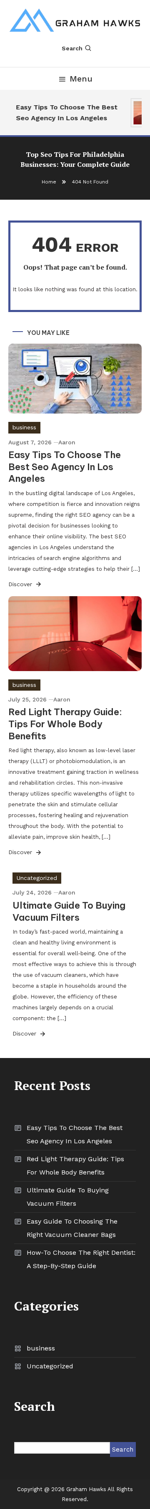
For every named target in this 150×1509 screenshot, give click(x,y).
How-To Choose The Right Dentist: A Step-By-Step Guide (81, 1259)
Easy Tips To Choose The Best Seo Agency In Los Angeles (65, 112)
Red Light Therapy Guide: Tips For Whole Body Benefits (65, 723)
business (24, 427)
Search (72, 48)
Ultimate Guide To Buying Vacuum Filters (68, 911)
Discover (21, 584)
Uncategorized (37, 878)
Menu (81, 79)
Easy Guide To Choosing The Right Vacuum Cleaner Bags (72, 1228)
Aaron (66, 442)
